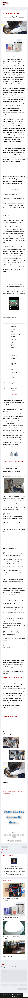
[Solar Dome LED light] (14, 928)
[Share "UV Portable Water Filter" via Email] (12, 837)
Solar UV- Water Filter (11, 918)
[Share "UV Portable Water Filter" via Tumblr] (12, 834)
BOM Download (14, 394)
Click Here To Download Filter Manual (14, 678)
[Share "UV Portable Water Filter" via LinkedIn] (18, 834)
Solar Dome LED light (11, 937)
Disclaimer (14, 994)
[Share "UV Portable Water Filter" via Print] (15, 837)
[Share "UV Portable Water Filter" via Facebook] (5, 834)
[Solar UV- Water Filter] (14, 909)
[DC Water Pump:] (14, 947)
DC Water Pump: (9, 956)
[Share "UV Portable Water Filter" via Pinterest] (15, 834)
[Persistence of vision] (14, 890)
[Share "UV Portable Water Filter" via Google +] (10, 834)
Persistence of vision (10, 898)
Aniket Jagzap (11, 16)
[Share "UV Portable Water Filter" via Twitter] (7, 834)
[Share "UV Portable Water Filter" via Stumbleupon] (23, 834)
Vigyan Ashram (8, 994)
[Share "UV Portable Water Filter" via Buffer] (20, 834)
